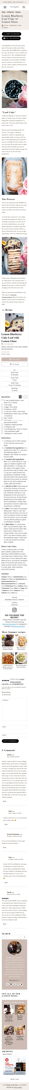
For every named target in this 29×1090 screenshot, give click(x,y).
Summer (18, 12)
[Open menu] (5, 7)
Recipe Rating (6, 692)
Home (4, 12)
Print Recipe (16, 359)
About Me (14, 1079)
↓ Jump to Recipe (11, 34)
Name (5, 727)
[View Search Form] (24, 7)
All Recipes (10, 12)
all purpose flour (17, 420)
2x (23, 396)
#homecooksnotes (17, 626)
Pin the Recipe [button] (12, 38)
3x (26, 396)
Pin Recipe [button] (15, 364)
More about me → (14, 980)
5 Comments (5, 27)
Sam (7, 25)
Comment (6, 700)
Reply (4, 801)
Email (5, 735)
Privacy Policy (18, 1087)
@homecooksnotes (9, 624)
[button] (2, 352)
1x (20, 396)
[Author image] (3, 25)
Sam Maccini (8, 344)
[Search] (24, 937)
